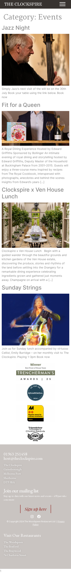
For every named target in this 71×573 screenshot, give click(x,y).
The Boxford (11, 546)
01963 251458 (15, 454)
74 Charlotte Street (15, 555)
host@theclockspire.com (23, 458)
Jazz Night (16, 27)
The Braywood (12, 551)
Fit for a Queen (21, 105)
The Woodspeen (13, 542)
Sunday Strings (22, 287)
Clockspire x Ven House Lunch (33, 193)
